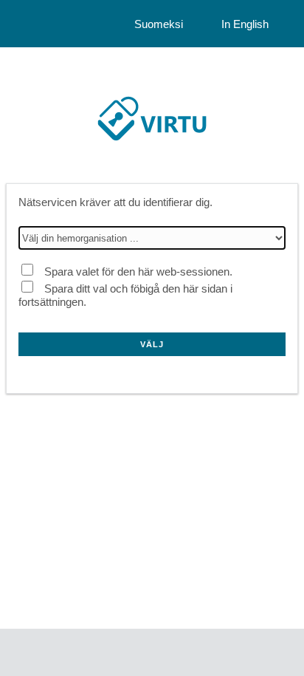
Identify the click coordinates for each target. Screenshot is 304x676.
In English (245, 24)
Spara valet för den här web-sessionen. (138, 271)
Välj (152, 344)
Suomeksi (158, 24)
